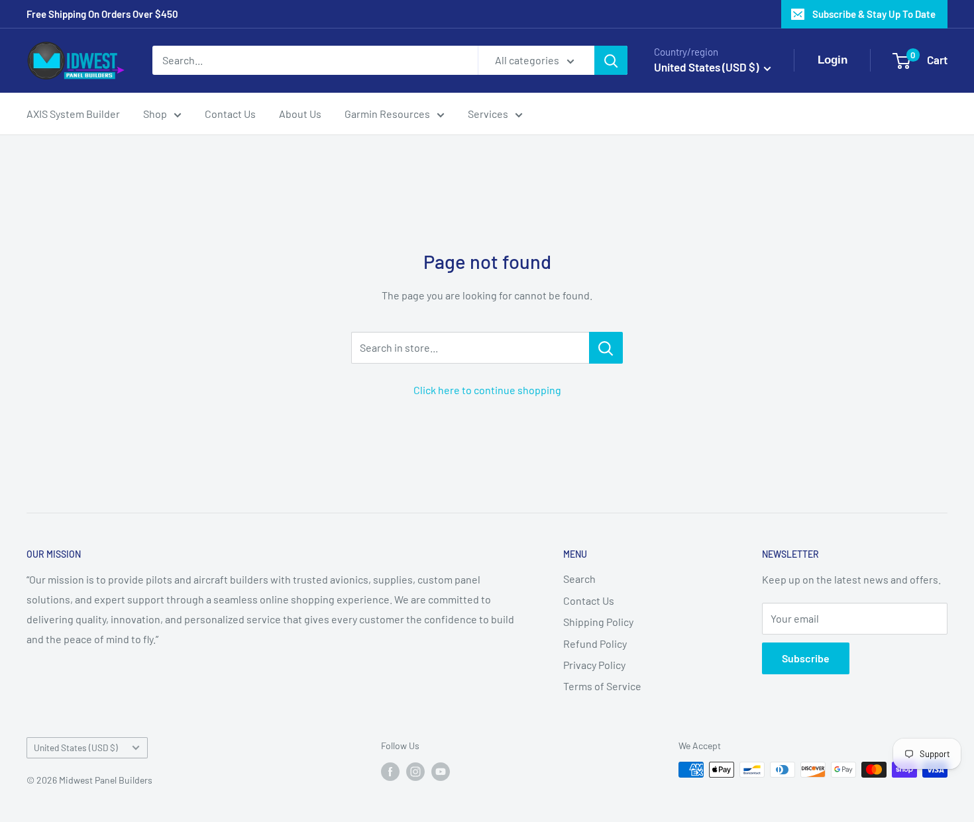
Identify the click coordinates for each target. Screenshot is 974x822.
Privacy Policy (594, 664)
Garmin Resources (387, 113)
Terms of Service (602, 686)
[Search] (610, 60)
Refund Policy (595, 643)
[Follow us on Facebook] (390, 771)
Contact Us (230, 113)
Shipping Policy (598, 621)
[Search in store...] (606, 348)
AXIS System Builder (73, 113)
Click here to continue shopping (487, 390)
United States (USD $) (76, 747)
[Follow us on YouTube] (440, 771)
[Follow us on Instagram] (415, 771)
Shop (155, 113)
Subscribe (806, 658)
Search (579, 578)
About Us (300, 113)
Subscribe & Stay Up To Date (874, 14)
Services (488, 113)
